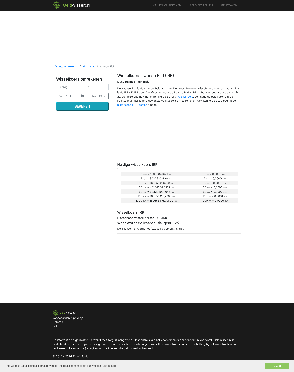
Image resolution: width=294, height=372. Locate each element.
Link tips (58, 326)
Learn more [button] (110, 365)
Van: (65, 96)
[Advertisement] (147, 38)
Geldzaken (229, 5)
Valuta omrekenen (167, 5)
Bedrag (63, 87)
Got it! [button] (277, 366)
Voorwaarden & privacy (68, 318)
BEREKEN (82, 106)
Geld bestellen (201, 5)
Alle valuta (89, 66)
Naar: (96, 96)
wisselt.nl (76, 5)
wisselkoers (185, 96)
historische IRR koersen (132, 104)
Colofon (58, 322)
